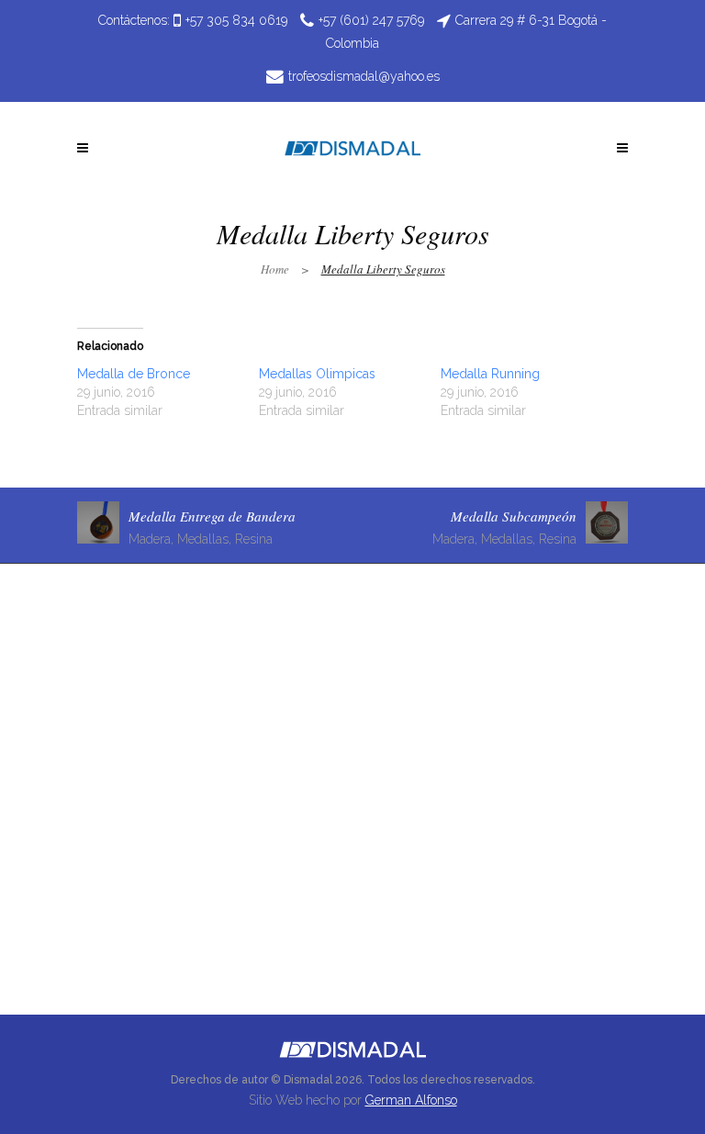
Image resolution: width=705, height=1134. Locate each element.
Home (275, 269)
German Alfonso (411, 1100)
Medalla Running (490, 373)
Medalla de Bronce (133, 373)
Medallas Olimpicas (317, 373)
